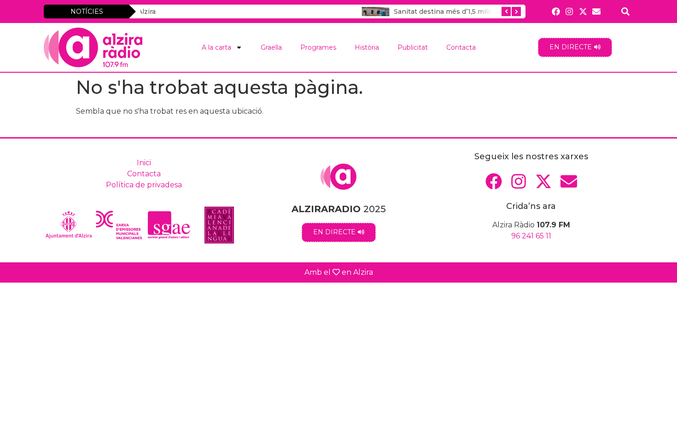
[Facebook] (556, 11)
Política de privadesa (144, 184)
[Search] (625, 11)
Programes (318, 47)
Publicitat (412, 47)
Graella (271, 47)
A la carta (216, 47)
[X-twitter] (583, 11)
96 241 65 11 (531, 236)
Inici (144, 162)
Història (367, 47)
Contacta (461, 47)
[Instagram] (569, 11)
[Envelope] (596, 11)
